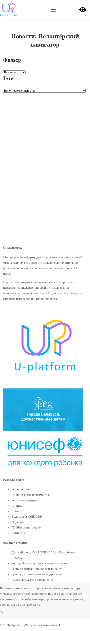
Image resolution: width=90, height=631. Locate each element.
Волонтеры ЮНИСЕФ (18, 156)
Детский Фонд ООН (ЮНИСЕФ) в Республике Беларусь (43, 555)
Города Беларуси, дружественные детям (39, 563)
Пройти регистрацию (26, 527)
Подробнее (10, 199)
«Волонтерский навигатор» (39, 163)
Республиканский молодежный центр (37, 568)
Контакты (18, 533)
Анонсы (17, 505)
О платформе (21, 489)
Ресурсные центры (24, 500)
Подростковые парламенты (30, 494)
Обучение (18, 522)
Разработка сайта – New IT (43, 625)
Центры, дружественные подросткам (37, 574)
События (18, 511)
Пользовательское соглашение (32, 579)
